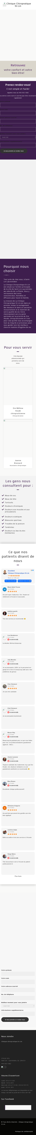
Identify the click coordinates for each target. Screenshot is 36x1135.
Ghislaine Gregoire (14, 805)
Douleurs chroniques (14, 506)
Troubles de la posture (15, 524)
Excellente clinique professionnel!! (13, 789)
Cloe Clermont (12, 684)
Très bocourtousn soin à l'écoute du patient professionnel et (16, 863)
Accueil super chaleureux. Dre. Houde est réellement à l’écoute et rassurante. (16, 596)
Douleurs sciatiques (13, 516)
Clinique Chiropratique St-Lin (18, 573)
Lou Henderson (13, 635)
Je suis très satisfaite (9, 691)
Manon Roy (11, 732)
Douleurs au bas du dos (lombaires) (15, 532)
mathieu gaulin (12, 611)
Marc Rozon (11, 781)
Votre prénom (5, 101)
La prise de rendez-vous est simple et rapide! (18, 251)
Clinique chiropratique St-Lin (18, 1107)
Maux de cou (10, 495)
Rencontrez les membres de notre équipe (18, 175)
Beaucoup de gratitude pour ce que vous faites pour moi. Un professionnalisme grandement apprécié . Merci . (17, 742)
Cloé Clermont (12, 708)
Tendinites (9, 527)
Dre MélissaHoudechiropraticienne (18, 410)
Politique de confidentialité (24, 1131)
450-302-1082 (24, 92)
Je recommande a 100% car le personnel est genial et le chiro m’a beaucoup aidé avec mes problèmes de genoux (17, 669)
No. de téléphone (6, 126)
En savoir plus (18, 179)
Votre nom (4, 109)
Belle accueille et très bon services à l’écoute (17, 837)
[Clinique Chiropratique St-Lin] (18, 5)
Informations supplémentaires (11, 141)
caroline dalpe (12, 830)
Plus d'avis (18, 876)
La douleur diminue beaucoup (12, 643)
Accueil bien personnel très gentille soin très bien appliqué (17, 814)
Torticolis (9, 502)
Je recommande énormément (12, 716)
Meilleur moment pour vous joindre (12, 134)
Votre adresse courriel (8, 117)
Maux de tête (10, 499)
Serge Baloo (12, 854)
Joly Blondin (12, 659)
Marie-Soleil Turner (14, 587)
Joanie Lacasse (13, 757)
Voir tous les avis (10, 580)
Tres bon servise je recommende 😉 (14, 619)
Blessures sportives (13, 520)
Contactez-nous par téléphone (18, 958)
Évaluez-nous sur (23, 580)
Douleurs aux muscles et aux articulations (17, 510)
